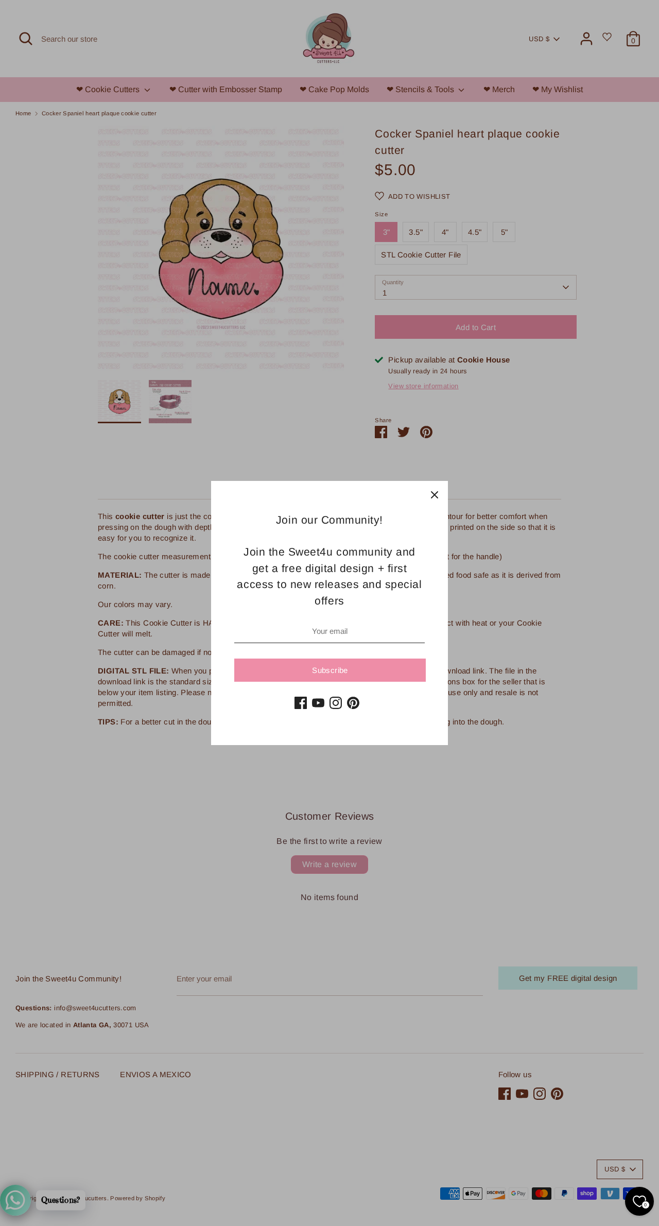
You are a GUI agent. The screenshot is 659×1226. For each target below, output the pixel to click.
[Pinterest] (353, 703)
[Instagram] (336, 703)
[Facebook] (300, 703)
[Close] (434, 494)
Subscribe (330, 670)
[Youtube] (318, 703)
